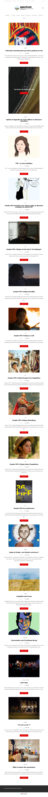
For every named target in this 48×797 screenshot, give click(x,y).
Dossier (7, 15)
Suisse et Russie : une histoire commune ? (24, 552)
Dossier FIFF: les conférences (24, 508)
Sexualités (28, 15)
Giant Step (24, 683)
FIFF (25, 160)
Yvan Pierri (27, 53)
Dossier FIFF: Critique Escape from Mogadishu (24, 378)
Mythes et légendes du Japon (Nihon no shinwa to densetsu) (24, 120)
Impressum (20, 788)
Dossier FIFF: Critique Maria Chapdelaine (24, 464)
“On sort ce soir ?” (24, 725)
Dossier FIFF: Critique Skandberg (24, 420)
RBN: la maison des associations (24, 767)
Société (23, 15)
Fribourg (25, 764)
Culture (13, 15)
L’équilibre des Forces (24, 596)
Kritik (24, 18)
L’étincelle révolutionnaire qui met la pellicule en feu (24, 51)
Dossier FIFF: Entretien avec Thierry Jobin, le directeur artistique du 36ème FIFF (24, 206)
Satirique (40, 15)
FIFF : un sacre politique (24, 163)
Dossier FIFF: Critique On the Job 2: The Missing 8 (24, 249)
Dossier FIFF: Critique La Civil (24, 336)
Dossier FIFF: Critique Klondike (24, 292)
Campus (18, 15)
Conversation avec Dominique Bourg (24, 640)
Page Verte (34, 15)
